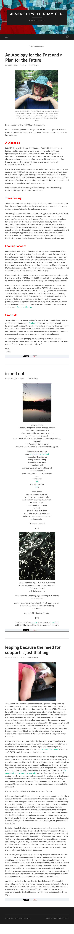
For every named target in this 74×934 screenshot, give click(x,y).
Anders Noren (58, 918)
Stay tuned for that (24, 307)
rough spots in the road (39, 454)
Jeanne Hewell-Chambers (37, 14)
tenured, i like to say (49, 749)
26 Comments (32, 657)
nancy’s (34, 622)
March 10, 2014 (11, 378)
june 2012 (54, 622)
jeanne (23, 65)
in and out (14, 374)
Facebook (32, 323)
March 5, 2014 (10, 657)
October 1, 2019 (11, 65)
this (37, 482)
